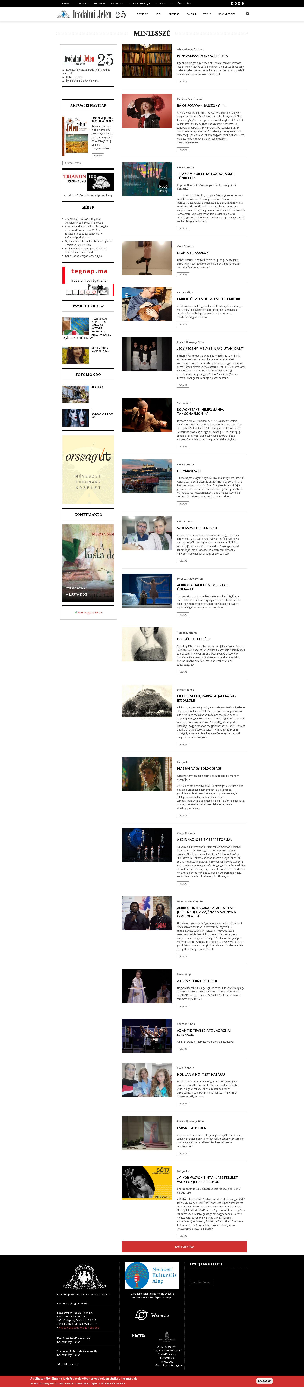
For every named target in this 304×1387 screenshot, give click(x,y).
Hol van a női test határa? (201, 1074)
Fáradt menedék (191, 1128)
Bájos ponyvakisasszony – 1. (201, 105)
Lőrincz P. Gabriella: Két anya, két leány (90, 195)
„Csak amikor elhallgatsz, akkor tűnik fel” (206, 176)
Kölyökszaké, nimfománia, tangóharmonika (200, 411)
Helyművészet (189, 471)
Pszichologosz (88, 306)
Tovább (98, 155)
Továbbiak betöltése (184, 1246)
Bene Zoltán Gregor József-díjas (83, 256)
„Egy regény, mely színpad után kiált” (210, 348)
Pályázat (174, 14)
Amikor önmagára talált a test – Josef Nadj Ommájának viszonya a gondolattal (206, 912)
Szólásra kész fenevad (197, 528)
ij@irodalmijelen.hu (67, 1364)
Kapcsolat (83, 3)
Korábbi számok (73, 162)
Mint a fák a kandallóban (101, 349)
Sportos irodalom (193, 253)
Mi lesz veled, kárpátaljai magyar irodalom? (206, 698)
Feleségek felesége (194, 639)
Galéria (191, 14)
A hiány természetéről (197, 981)
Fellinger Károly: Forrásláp (81, 592)
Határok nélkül (74, 77)
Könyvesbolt (226, 14)
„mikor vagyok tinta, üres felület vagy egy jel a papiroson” (207, 1179)
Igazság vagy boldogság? (199, 768)
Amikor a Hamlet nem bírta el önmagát (203, 587)
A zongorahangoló (102, 413)
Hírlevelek (99, 3)
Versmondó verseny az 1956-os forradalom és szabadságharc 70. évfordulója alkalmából (84, 233)
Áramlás (97, 387)
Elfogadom (264, 1380)
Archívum (161, 3)
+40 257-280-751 (68, 1327)
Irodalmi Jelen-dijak (140, 3)
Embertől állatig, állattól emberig (209, 299)
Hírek (158, 14)
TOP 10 (207, 14)
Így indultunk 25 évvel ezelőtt (82, 80)
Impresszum (66, 3)
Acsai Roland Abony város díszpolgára (86, 226)
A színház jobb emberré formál (204, 839)
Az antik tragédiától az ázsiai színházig (204, 1032)
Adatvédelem (117, 3)
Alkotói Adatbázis (181, 3)
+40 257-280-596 (89, 1327)
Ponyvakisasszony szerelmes (202, 56)
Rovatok (142, 14)
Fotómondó (88, 374)
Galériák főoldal (201, 1282)
